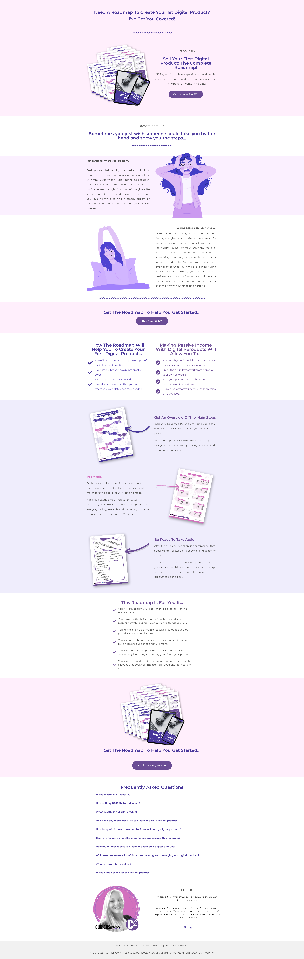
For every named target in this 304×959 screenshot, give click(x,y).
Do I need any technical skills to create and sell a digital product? (137, 820)
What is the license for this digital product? (123, 872)
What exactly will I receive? (113, 794)
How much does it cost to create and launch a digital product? (135, 846)
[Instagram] (184, 927)
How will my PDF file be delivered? (118, 803)
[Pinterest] (191, 927)
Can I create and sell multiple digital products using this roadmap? (138, 838)
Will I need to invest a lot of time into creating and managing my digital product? (147, 855)
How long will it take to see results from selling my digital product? (138, 829)
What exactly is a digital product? (117, 812)
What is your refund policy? (113, 864)
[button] (152, 795)
